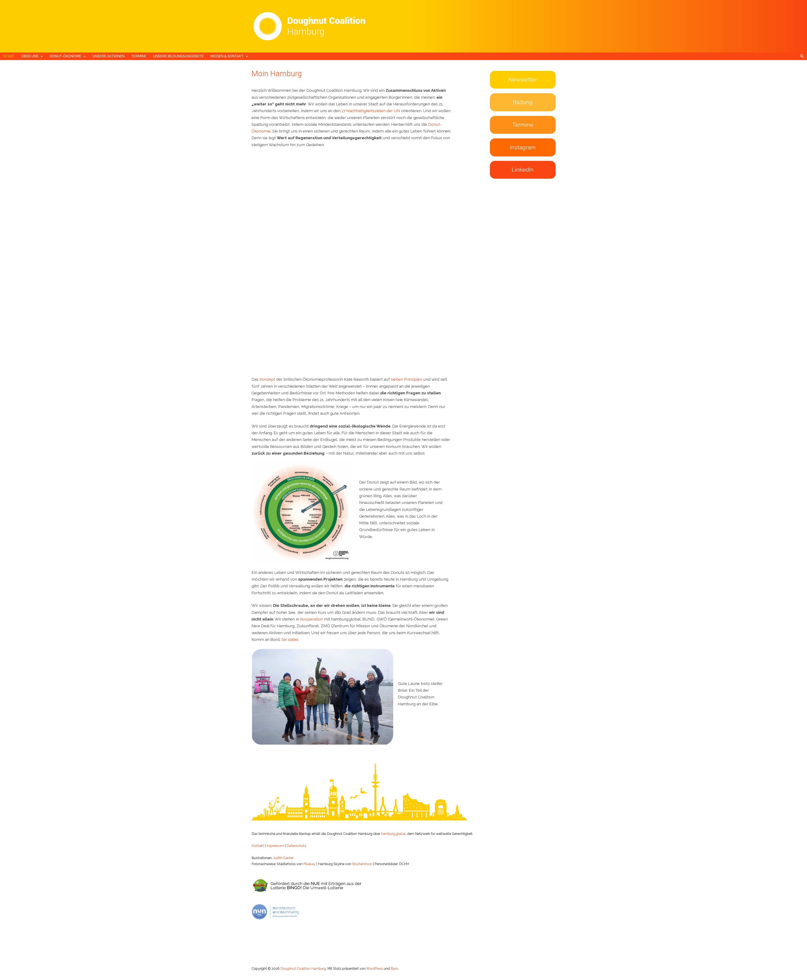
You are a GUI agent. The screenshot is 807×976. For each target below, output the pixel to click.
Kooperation (311, 619)
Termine (138, 56)
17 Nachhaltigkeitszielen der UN (371, 110)
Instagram (522, 147)
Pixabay (309, 864)
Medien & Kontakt (227, 56)
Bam (394, 969)
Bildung (523, 102)
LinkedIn (523, 170)
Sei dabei (289, 639)
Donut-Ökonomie (65, 56)
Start (9, 56)
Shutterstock (362, 864)
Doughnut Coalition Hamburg (303, 969)
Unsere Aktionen (108, 56)
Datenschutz (296, 846)
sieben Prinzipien (406, 379)
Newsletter (522, 79)
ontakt (259, 846)
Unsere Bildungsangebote (178, 56)
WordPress (374, 969)
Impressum (275, 846)
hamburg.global (393, 834)
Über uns (29, 56)
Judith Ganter (283, 858)
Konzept (267, 379)
